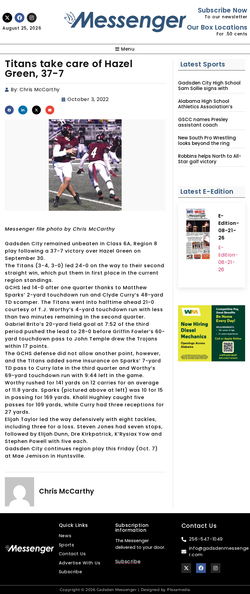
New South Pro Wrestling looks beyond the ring (207, 140)
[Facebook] (19, 18)
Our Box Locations (217, 27)
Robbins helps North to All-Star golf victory (209, 158)
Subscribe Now (223, 10)
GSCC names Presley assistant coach (203, 122)
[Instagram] (32, 18)
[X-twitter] (7, 18)
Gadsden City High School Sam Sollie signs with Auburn (209, 88)
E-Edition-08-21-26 (228, 226)
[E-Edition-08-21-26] (198, 234)
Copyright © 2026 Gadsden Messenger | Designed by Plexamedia (125, 589)
